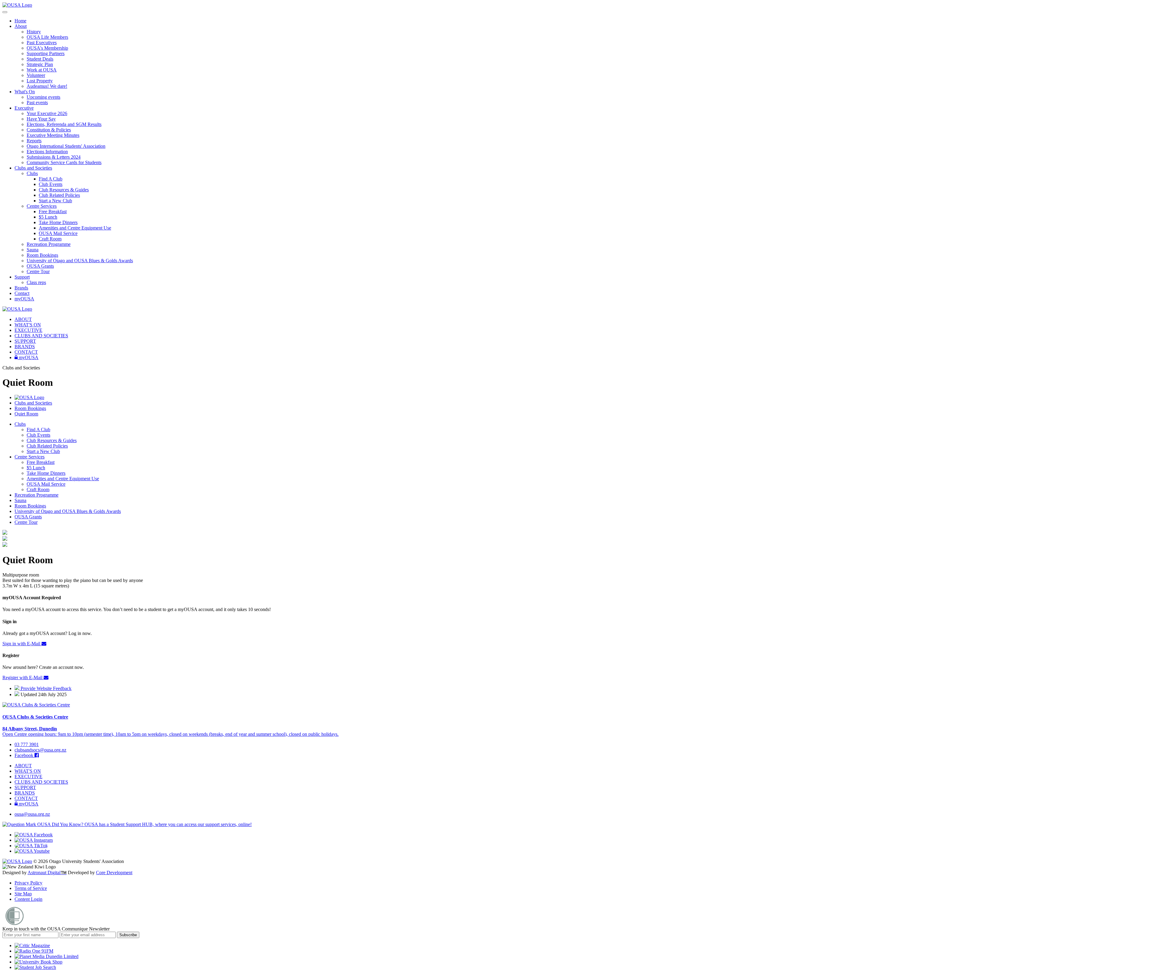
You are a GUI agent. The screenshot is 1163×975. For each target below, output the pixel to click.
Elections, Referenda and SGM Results (64, 124)
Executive (24, 108)
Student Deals (40, 58)
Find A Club (50, 178)
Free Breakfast (53, 211)
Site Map (23, 893)
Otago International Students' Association (66, 146)
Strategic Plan (40, 64)
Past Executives (42, 42)
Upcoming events (43, 97)
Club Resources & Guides (64, 189)
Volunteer (36, 75)
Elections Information (47, 151)
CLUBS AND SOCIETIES (41, 335)
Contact (22, 293)
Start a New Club (55, 200)
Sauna (32, 249)
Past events (37, 102)
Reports (34, 140)
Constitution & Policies (49, 129)
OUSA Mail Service (58, 233)
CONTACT (26, 352)
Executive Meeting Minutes (53, 135)
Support (22, 276)
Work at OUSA (42, 69)
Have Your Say (41, 118)
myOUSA (24, 298)
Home (20, 20)
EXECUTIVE (28, 330)
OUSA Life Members (47, 37)
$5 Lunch (48, 217)
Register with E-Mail (23, 677)
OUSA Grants (40, 266)
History (34, 31)
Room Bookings (42, 255)
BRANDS (25, 346)
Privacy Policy (28, 882)
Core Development (114, 872)
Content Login (28, 899)
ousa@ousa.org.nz (32, 814)
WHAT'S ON (28, 324)
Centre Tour (38, 271)
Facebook (25, 755)
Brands (21, 287)
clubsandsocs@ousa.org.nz (40, 749)
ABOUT (23, 319)
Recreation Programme (49, 244)
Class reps (36, 282)
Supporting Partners (46, 53)
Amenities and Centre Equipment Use (75, 227)
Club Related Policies (59, 195)
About (21, 26)
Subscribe (128, 935)
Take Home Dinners (58, 222)
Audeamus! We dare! (47, 86)
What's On (25, 91)
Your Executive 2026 (47, 113)
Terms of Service (31, 888)
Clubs (32, 173)
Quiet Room (26, 413)
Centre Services (42, 206)
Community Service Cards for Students (64, 162)
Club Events (50, 184)
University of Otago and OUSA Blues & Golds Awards (80, 260)
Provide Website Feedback (45, 688)
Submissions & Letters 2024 (54, 157)
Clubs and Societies (33, 167)
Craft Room (50, 238)
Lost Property (40, 80)
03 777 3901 (27, 744)
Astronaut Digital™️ (47, 872)
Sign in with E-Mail (21, 643)
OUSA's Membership (47, 48)
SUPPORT (25, 341)
